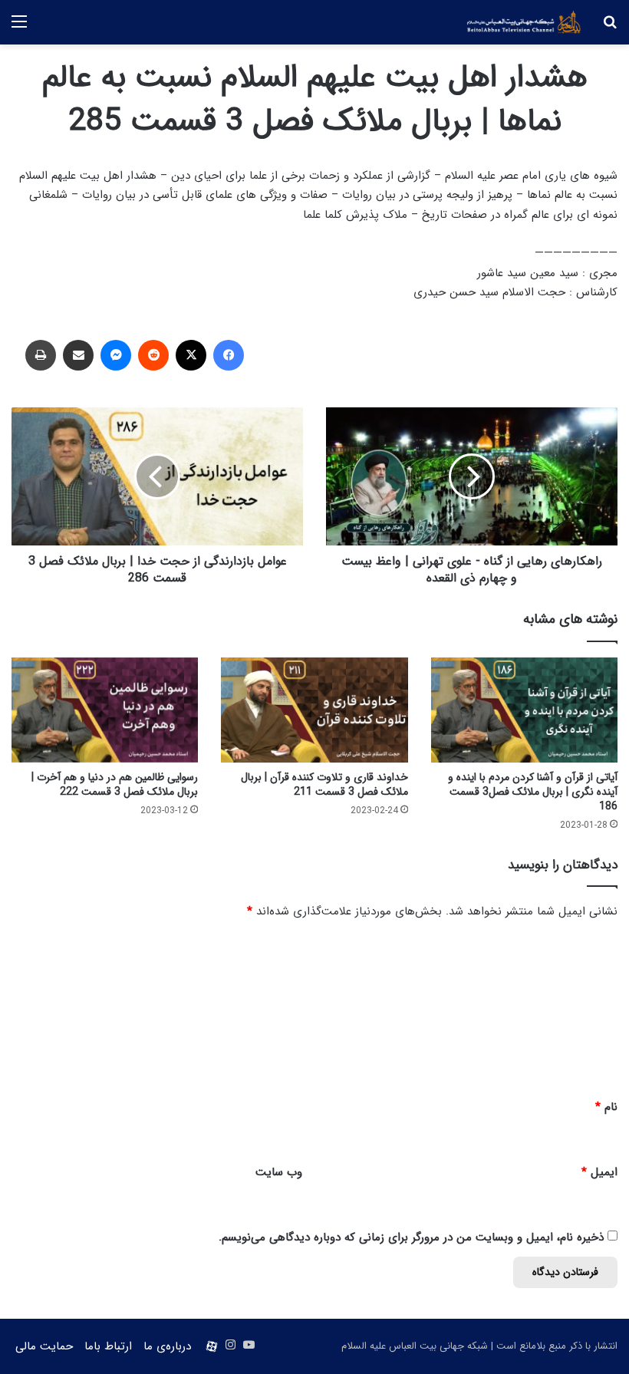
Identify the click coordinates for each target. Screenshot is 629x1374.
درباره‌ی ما (167, 1346)
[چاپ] (40, 355)
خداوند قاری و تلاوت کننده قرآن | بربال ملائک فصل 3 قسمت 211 (324, 784)
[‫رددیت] (153, 355)
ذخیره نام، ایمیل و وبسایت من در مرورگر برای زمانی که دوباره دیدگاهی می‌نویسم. (411, 1237)
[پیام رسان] (115, 355)
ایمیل (599, 1172)
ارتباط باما (108, 1346)
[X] (191, 355)
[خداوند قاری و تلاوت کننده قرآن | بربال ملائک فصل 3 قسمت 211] (314, 710)
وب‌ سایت (278, 1172)
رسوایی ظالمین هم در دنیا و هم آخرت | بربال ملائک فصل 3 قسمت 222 (114, 784)
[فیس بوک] (228, 355)
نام (606, 1107)
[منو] (19, 28)
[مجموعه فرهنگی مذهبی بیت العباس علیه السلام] (523, 22)
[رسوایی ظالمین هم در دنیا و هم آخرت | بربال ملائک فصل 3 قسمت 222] (105, 710)
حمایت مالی (44, 1346)
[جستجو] (609, 28)
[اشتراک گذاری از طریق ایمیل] (78, 355)
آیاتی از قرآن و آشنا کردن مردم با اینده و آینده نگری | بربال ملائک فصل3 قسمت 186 (532, 792)
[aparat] (212, 1346)
